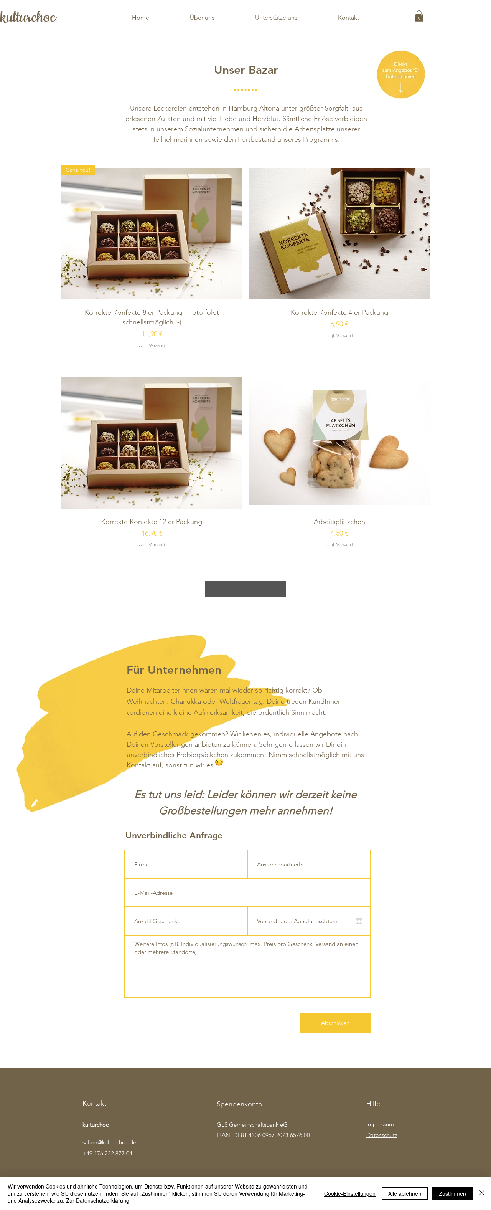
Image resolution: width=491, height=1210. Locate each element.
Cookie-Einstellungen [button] (350, 1193)
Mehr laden (245, 588)
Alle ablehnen (404, 1193)
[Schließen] (481, 1193)
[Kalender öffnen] (359, 921)
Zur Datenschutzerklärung (97, 1200)
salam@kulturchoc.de (109, 1142)
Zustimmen (452, 1193)
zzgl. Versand (152, 345)
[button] (419, 16)
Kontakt (94, 1103)
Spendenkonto (239, 1104)
